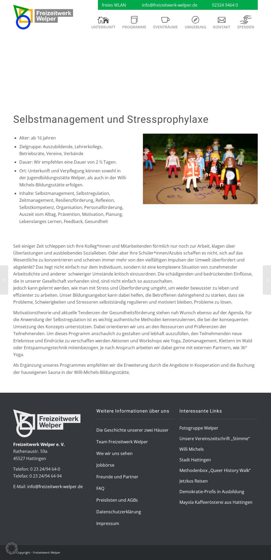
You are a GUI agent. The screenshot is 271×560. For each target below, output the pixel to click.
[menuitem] (103, 24)
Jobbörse (105, 465)
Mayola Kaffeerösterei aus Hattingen (215, 502)
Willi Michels (191, 449)
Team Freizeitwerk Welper (122, 442)
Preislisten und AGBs (117, 500)
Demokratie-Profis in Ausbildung (211, 492)
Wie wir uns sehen (114, 453)
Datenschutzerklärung (118, 512)
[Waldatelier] (4, 280)
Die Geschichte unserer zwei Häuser (132, 430)
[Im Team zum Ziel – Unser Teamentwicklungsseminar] (267, 280)
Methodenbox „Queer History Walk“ (215, 470)
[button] (11, 548)
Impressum (107, 523)
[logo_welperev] (43, 17)
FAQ (100, 488)
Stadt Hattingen (195, 460)
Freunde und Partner (117, 477)
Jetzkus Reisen (193, 481)
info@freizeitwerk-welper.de (169, 5)
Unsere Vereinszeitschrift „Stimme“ (214, 438)
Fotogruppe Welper (198, 428)
